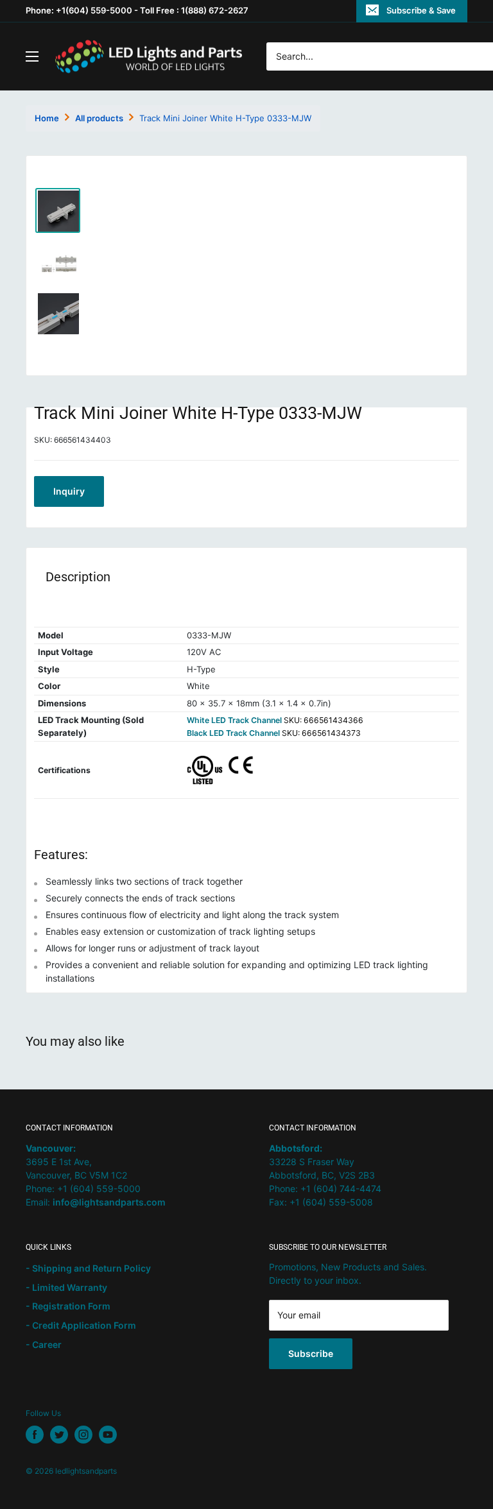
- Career (44, 1344)
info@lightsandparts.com (109, 1202)
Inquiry (69, 491)
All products (99, 118)
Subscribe (310, 1353)
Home (47, 118)
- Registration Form (68, 1305)
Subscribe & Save (421, 10)
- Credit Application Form (81, 1325)
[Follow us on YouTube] (108, 1435)
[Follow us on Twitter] (59, 1435)
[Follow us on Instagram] (83, 1435)
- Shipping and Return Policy (88, 1268)
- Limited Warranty (66, 1287)
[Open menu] (32, 56)
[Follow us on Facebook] (35, 1435)
